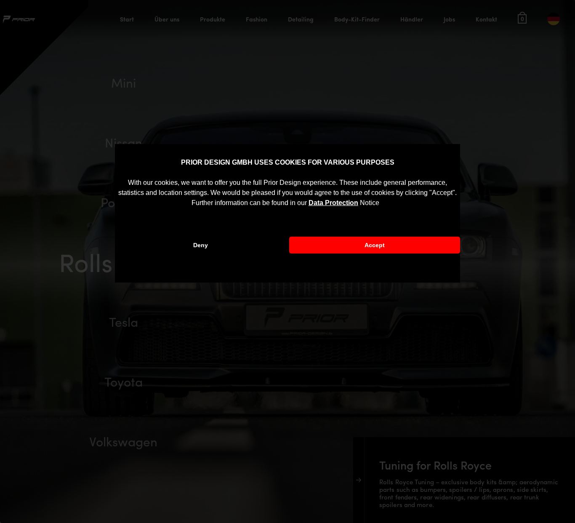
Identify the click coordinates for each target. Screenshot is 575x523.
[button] (382, 203)
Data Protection (333, 202)
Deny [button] (200, 245)
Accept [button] (375, 245)
